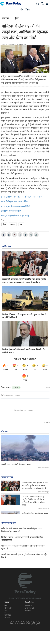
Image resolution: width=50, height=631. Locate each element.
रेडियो (27, 9)
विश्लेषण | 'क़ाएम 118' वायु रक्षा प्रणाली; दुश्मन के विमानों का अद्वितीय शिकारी (24, 316)
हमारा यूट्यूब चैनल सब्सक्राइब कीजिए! (15, 206)
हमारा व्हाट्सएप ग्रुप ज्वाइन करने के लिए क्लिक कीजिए (21, 196)
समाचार (5, 18)
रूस (21, 224)
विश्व (6, 606)
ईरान (17, 18)
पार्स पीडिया (8, 615)
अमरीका (13, 224)
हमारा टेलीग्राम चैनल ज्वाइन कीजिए (14, 201)
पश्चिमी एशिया (8, 608)
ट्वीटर (3, 210)
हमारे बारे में (28, 606)
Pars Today (12, 3)
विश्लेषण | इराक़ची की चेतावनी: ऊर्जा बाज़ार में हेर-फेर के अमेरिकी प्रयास (23, 351)
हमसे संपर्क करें (29, 608)
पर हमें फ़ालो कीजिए (13, 210)
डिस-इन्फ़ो (7, 617)
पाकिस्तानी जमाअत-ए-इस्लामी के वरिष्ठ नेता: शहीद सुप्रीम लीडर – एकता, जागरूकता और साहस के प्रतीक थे (24, 280)
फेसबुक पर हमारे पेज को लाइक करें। (15, 215)
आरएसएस (28, 610)
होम (22, 9)
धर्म (5, 613)
